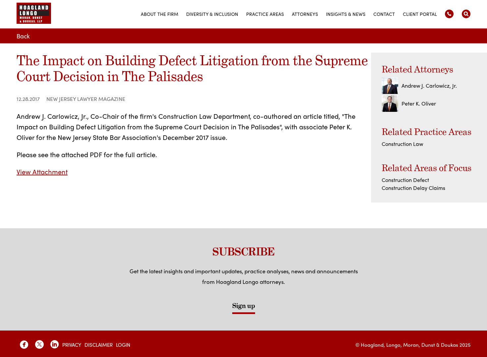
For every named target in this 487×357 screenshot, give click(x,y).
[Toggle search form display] (466, 14)
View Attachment (42, 171)
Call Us (449, 14)
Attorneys (305, 14)
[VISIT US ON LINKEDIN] (54, 344)
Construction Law (402, 144)
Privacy (71, 344)
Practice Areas (265, 14)
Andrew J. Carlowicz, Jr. (429, 85)
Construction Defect (405, 180)
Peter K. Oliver (419, 103)
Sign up (243, 305)
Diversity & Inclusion (212, 14)
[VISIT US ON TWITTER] (39, 344)
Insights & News (345, 14)
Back (23, 36)
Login (123, 344)
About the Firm (159, 14)
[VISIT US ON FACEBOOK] (24, 344)
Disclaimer (98, 344)
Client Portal (420, 14)
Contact (384, 14)
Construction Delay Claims (413, 188)
